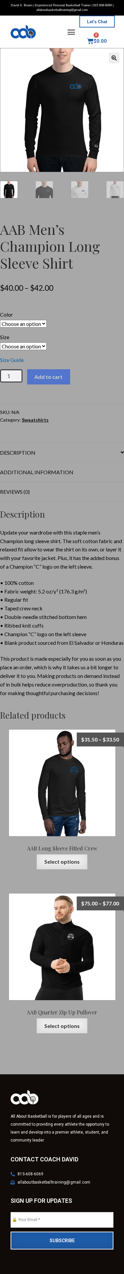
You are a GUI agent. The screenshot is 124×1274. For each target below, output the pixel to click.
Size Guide (12, 360)
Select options (62, 861)
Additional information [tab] (36, 472)
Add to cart (48, 377)
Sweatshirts (35, 420)
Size (4, 337)
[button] (71, 31)
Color (6, 314)
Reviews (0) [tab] (15, 491)
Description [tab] (17, 452)
